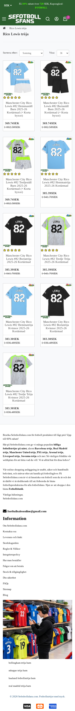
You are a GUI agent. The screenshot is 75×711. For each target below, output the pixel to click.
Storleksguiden (11, 543)
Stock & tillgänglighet (14, 571)
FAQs (5, 583)
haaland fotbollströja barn (22, 678)
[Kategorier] (4, 19)
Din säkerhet (9, 577)
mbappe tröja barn (18, 670)
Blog (5, 595)
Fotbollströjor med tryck (52, 696)
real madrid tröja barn (20, 685)
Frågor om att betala (13, 566)
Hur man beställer (12, 560)
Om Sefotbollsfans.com (15, 525)
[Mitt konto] (56, 19)
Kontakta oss (9, 531)
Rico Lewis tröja (18, 28)
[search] (48, 19)
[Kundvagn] (65, 19)
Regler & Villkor (11, 548)
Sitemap (7, 589)
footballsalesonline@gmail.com (27, 511)
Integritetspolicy (11, 554)
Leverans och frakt (12, 537)
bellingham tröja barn (20, 662)
